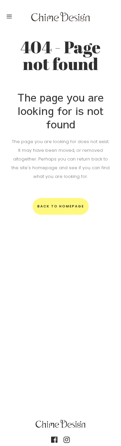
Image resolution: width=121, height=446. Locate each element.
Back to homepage (60, 206)
